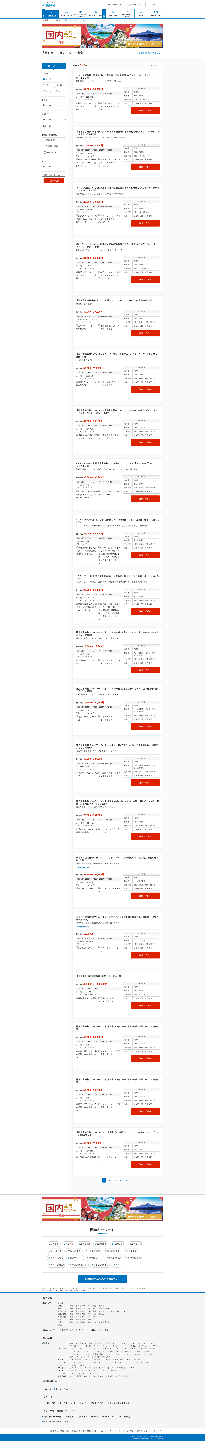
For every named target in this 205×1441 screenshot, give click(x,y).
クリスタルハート (68, 1403)
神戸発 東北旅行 (58, 1265)
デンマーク (125, 1351)
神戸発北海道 (132, 1251)
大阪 (83, 1314)
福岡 (72, 1322)
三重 (123, 1311)
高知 (89, 1319)
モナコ (80, 1351)
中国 (96, 1343)
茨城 (72, 1308)
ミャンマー (124, 1346)
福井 (95, 1311)
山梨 (72, 1311)
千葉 (100, 1308)
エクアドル (121, 1368)
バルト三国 (109, 1351)
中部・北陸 (62, 1311)
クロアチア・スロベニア (134, 1354)
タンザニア (149, 1362)
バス (48, 85)
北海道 (60, 1303)
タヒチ (117, 1376)
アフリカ (61, 1362)
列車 (60, 85)
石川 (89, 1311)
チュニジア (92, 1362)
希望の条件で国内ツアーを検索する (101, 1279)
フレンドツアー (98, 1403)
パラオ (89, 1373)
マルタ (72, 1351)
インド (95, 1346)
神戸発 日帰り (57, 1258)
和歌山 (101, 1314)
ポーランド (85, 1357)
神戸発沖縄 (102, 1244)
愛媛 (83, 1319)
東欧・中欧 (99, 1354)
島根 (77, 1317)
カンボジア (151, 1343)
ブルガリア (106, 1357)
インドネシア (86, 1346)
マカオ (84, 1343)
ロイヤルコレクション (120, 1403)
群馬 (83, 1308)
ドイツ (90, 1348)
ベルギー (153, 1348)
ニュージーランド (90, 1376)
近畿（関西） (63, 1314)
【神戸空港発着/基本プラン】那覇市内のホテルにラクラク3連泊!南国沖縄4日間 (114, 300)
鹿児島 (107, 1322)
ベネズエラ (132, 1368)
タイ (134, 1343)
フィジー (126, 1376)
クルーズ (47, 1389)
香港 (77, 1343)
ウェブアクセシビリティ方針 (136, 1431)
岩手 (77, 1306)
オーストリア (110, 1354)
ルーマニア (96, 1357)
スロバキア (74, 1357)
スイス (126, 1348)
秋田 (89, 1306)
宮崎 (100, 1322)
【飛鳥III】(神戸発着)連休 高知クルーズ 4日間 (98, 976)
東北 (60, 1306)
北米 (60, 1365)
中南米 (60, 1368)
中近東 (60, 1359)
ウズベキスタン (154, 1346)
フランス (82, 1348)
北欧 (117, 1351)
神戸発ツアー (76, 1258)
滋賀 (72, 1314)
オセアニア (62, 1376)
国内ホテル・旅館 (100, 1330)
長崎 (83, 1322)
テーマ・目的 (62, 1389)
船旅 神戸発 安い (101, 1265)
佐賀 (77, 1322)
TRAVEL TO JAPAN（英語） (57, 1421)
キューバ (82, 1368)
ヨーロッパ (62, 1349)
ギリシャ (135, 1348)
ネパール (104, 1346)
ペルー (90, 1368)
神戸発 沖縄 (136, 1244)
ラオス (133, 1346)
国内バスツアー (50, 1330)
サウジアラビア (126, 1359)
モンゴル (104, 1343)
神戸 (76, 20)
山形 (95, 1306)
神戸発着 (55, 1244)
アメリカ (73, 1365)
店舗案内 (140, 5)
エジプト (73, 1362)
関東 (60, 1308)
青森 (72, 1306)
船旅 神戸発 (56, 1251)
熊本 (89, 1322)
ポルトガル (109, 1348)
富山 (83, 1311)
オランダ (144, 1348)
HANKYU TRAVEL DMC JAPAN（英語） (111, 1417)
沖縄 (60, 1325)
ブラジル (111, 1368)
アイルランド (90, 1351)
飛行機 (48, 91)
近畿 (66, 20)
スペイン (99, 1348)
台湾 (72, 1343)
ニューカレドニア (106, 1376)
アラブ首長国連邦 (76, 1359)
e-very (83, 1403)
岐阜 (106, 1311)
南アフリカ (103, 1362)
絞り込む (55, 181)
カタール (137, 1359)
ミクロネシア (63, 1373)
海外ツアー (48, 1343)
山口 (95, 1317)
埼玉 (89, 1308)
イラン (115, 1359)
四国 (60, 1319)
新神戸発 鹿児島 (79, 1265)
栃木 (77, 1308)
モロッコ (82, 1362)
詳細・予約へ (145, 110)
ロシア (99, 1351)
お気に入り (155, 5)
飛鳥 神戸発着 (93, 1251)
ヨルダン (96, 1359)
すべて (48, 79)
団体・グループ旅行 (52, 1417)
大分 (95, 1322)
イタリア (73, 1348)
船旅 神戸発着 (74, 1251)
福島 (100, 1306)
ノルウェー (136, 1351)
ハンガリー (150, 1354)
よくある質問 (131, 5)
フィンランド (75, 1354)
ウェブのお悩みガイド (116, 5)
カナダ (81, 1365)
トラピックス (49, 1403)
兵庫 (71, 20)
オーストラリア (76, 1376)
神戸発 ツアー (95, 1258)
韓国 (90, 1343)
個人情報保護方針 (90, 1431)
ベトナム (141, 1343)
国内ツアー (48, 1303)
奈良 (89, 1314)
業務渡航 (70, 1417)
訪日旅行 (83, 1417)
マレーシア (126, 1343)
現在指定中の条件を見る (148, 53)
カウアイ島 (111, 1370)
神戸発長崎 (85, 1244)
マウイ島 (101, 1370)
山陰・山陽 (62, 1317)
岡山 (83, 1317)
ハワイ (60, 1370)
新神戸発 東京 (113, 1251)
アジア (60, 1343)
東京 (95, 1308)
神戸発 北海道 (114, 1258)
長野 (100, 1311)
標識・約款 (64, 1431)
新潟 (77, 1311)
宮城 (83, 1306)
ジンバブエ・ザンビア (118, 1362)
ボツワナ (131, 1362)
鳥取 (72, 1317)
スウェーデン (147, 1351)
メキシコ (73, 1368)
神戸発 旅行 (119, 1244)
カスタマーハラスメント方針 (110, 1431)
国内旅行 (59, 20)
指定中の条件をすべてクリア (54, 175)
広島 (89, 1317)
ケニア (139, 1362)
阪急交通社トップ (48, 20)
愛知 (118, 1311)
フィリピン (74, 1346)
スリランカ (114, 1346)
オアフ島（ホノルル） (78, 1370)
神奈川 (107, 1308)
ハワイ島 (92, 1370)
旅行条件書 (76, 1431)
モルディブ (142, 1346)
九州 (60, 1322)
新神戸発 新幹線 (135, 1258)
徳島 (72, 1319)
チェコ (120, 1354)
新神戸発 (69, 1244)
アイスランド (87, 1354)
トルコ (88, 1359)
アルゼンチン (101, 1368)
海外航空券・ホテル (52, 1381)
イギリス (118, 1348)
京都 (77, 1314)
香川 (77, 1319)
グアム (72, 1373)
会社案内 (52, 1431)
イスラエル (106, 1359)
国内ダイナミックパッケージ (75, 1330)
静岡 (112, 1311)
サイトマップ (155, 1431)
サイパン (81, 1373)
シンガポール (115, 1343)
